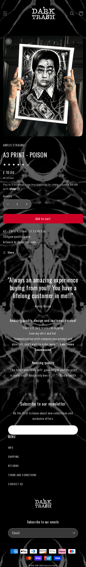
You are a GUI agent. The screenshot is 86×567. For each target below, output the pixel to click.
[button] (5, 13)
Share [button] (11, 252)
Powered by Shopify (50, 565)
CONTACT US (15, 484)
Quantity (7, 196)
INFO (10, 447)
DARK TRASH (39, 565)
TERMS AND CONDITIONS (22, 475)
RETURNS (13, 465)
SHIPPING (13, 456)
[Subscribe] (73, 430)
